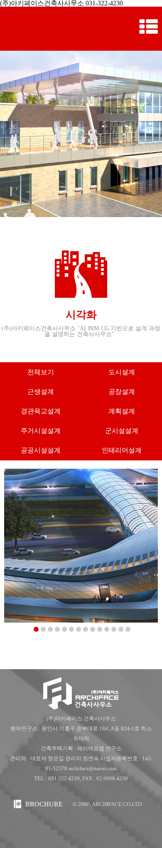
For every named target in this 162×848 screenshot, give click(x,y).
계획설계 (121, 411)
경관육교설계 (41, 411)
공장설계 (121, 391)
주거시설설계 (41, 430)
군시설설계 (121, 430)
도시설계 (121, 372)
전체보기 (40, 372)
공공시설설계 (41, 450)
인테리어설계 (122, 450)
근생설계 (40, 391)
